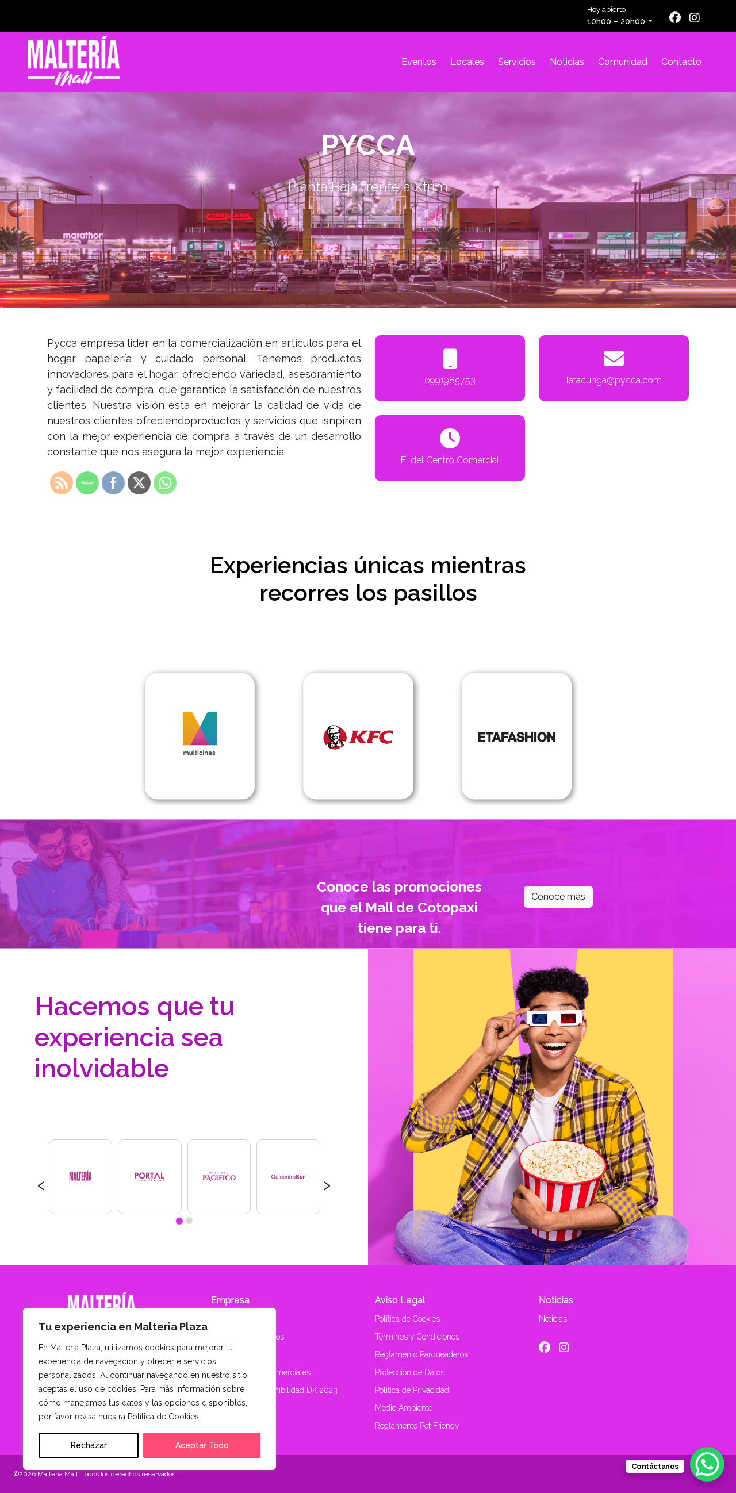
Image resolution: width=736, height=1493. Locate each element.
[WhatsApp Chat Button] (707, 1464)
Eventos (418, 61)
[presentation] (41, 1183)
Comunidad (622, 61)
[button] (178, 1220)
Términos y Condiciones (417, 1336)
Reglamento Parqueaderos (421, 1354)
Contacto (681, 61)
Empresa (230, 1300)
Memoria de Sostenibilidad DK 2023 (274, 1390)
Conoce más (558, 896)
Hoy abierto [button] (616, 15)
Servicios (517, 61)
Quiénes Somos (238, 1318)
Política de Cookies (407, 1318)
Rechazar (89, 1445)
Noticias (567, 61)
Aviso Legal (400, 1300)
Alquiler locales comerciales (260, 1372)
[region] (149, 1389)
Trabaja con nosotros (247, 1336)
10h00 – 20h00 (616, 21)
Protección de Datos (409, 1372)
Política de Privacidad (412, 1390)
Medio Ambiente (403, 1408)
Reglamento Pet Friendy (417, 1425)
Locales (467, 61)
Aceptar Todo (202, 1445)
